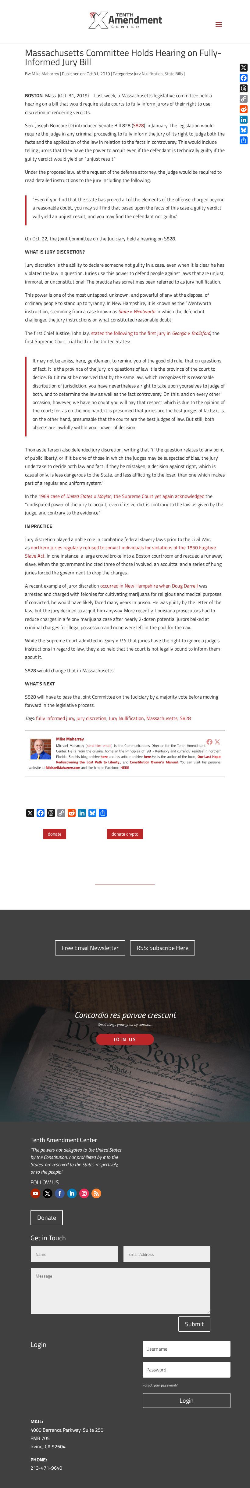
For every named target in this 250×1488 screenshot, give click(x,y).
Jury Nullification (148, 73)
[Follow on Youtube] (35, 1193)
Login (187, 1400)
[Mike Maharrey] (41, 756)
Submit (194, 1324)
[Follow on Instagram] (84, 1193)
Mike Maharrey (45, 73)
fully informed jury (55, 718)
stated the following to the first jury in (150, 333)
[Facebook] (209, 741)
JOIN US (125, 1039)
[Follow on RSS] (96, 1193)
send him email (99, 745)
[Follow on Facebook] (60, 1193)
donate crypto (125, 833)
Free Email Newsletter (90, 947)
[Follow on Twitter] (47, 1193)
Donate (46, 1217)
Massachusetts (161, 718)
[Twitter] (217, 741)
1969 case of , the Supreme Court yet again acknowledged (121, 496)
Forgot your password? (160, 1385)
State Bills (174, 73)
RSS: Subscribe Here (162, 947)
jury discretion (91, 718)
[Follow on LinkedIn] (72, 1193)
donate (55, 833)
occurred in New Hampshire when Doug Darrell (149, 585)
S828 (138, 125)
